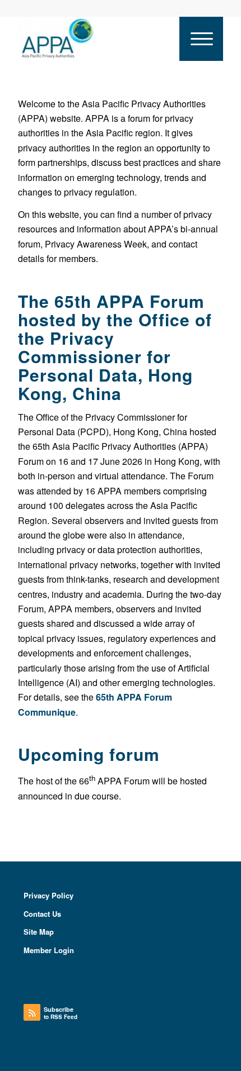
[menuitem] (201, 38)
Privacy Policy (48, 895)
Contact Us (42, 913)
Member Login (49, 950)
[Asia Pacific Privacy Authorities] (100, 38)
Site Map (39, 931)
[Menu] (201, 38)
